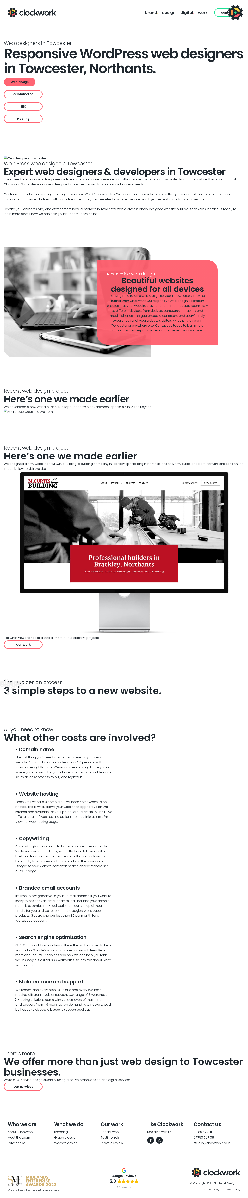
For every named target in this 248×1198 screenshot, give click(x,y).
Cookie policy (210, 1189)
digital (187, 12)
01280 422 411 (203, 1132)
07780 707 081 (204, 1137)
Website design (66, 1143)
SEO (23, 106)
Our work (23, 644)
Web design (20, 82)
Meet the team (19, 1137)
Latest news (17, 1143)
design (169, 12)
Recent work (110, 1132)
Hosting (23, 118)
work (203, 12)
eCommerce (23, 94)
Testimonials (110, 1137)
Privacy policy (231, 1189)
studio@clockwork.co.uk (212, 1143)
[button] (235, 12)
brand (151, 12)
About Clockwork (20, 1132)
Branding (61, 1132)
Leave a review (112, 1143)
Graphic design (66, 1137)
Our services (23, 1086)
